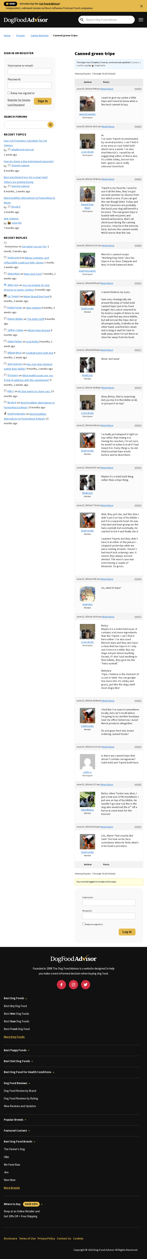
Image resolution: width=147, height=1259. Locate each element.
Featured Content (15, 1131)
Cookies (78, 1238)
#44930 (138, 387)
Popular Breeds (13, 1120)
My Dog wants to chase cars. (34, 391)
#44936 (138, 467)
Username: (87, 897)
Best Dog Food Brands (18, 1142)
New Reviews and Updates (20, 1106)
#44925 (138, 283)
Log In (127, 932)
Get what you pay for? (34, 247)
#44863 (138, 179)
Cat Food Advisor (49, 4)
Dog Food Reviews (15, 1083)
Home (7, 36)
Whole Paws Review (39, 330)
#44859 (138, 89)
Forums (20, 36)
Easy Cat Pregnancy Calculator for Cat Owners (25, 143)
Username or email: (20, 66)
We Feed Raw (12, 1165)
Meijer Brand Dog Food (37, 296)
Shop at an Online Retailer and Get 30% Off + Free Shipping (22, 1213)
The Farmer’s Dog (14, 1149)
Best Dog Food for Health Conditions (27, 1072)
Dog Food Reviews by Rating (21, 1099)
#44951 (138, 616)
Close (141, 6)
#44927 (138, 350)
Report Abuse (107, 89)
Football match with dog (39, 353)
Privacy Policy (46, 1238)
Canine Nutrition (40, 36)
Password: (14, 79)
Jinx (6, 1172)
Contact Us (64, 1238)
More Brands (12, 1188)
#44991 (138, 826)
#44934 (138, 425)
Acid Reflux (32, 342)
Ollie (6, 1157)
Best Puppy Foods (15, 1050)
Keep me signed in (22, 93)
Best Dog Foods (14, 998)
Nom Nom (10, 1180)
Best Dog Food (15, 1006)
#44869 (138, 245)
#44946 (138, 579)
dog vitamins (11, 219)
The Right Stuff (35, 319)
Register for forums (19, 100)
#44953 (138, 700)
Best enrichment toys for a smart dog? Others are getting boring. (26, 179)
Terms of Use (27, 1238)
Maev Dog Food (33, 274)
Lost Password (16, 105)
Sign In (43, 101)
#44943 (138, 505)
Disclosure (10, 1238)
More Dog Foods (14, 1037)
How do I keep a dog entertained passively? (29, 161)
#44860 (138, 126)
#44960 (138, 747)
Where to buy (21, 1204)
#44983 (138, 784)
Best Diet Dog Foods (17, 1061)
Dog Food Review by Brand (20, 1091)
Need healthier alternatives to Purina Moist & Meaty (29, 200)
